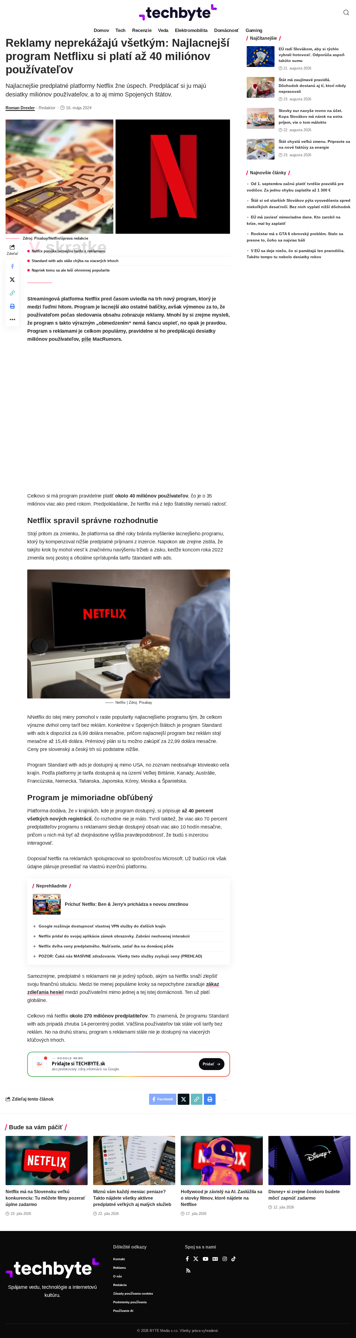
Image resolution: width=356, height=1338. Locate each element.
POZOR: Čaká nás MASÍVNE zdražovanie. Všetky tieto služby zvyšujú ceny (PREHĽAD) (120, 956)
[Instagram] (225, 1259)
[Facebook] (187, 1259)
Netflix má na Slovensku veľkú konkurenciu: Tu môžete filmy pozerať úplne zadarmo (45, 1198)
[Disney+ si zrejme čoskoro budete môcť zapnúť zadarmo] (309, 1160)
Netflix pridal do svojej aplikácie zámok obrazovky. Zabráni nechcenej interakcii (114, 936)
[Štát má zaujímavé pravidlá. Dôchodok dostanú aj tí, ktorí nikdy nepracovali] (261, 87)
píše (86, 339)
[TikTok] (234, 1259)
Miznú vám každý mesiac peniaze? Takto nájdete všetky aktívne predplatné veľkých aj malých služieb (132, 1198)
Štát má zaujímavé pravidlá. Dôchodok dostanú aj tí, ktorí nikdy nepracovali (312, 86)
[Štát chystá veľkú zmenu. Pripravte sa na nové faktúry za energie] (261, 149)
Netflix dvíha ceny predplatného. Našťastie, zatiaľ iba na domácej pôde (106, 946)
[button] (346, 12)
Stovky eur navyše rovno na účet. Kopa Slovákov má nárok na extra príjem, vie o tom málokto (310, 116)
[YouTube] (205, 1259)
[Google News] (215, 1259)
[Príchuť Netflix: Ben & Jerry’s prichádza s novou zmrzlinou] (47, 904)
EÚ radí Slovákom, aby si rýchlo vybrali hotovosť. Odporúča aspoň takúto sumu (312, 55)
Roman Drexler (20, 107)
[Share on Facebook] (12, 266)
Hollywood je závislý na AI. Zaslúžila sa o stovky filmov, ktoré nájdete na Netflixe (221, 1198)
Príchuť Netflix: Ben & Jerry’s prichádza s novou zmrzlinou (126, 904)
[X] (195, 1259)
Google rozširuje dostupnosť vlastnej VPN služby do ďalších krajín (102, 926)
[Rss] (188, 1271)
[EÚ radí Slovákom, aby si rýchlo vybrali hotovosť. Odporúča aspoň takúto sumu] (261, 56)
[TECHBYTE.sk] (178, 12)
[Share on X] (12, 279)
